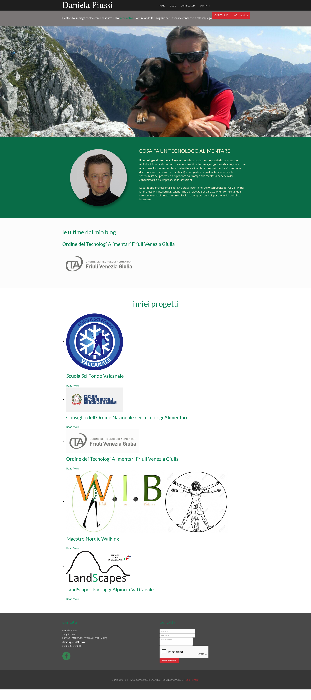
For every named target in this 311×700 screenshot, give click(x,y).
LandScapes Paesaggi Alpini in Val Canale (110, 589)
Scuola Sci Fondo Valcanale (95, 376)
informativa (126, 18)
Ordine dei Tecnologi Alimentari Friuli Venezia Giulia (122, 459)
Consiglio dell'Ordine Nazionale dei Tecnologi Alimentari (126, 417)
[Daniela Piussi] (87, 4)
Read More (73, 385)
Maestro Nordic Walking (92, 539)
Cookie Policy (192, 679)
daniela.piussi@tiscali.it (73, 642)
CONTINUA (221, 15)
